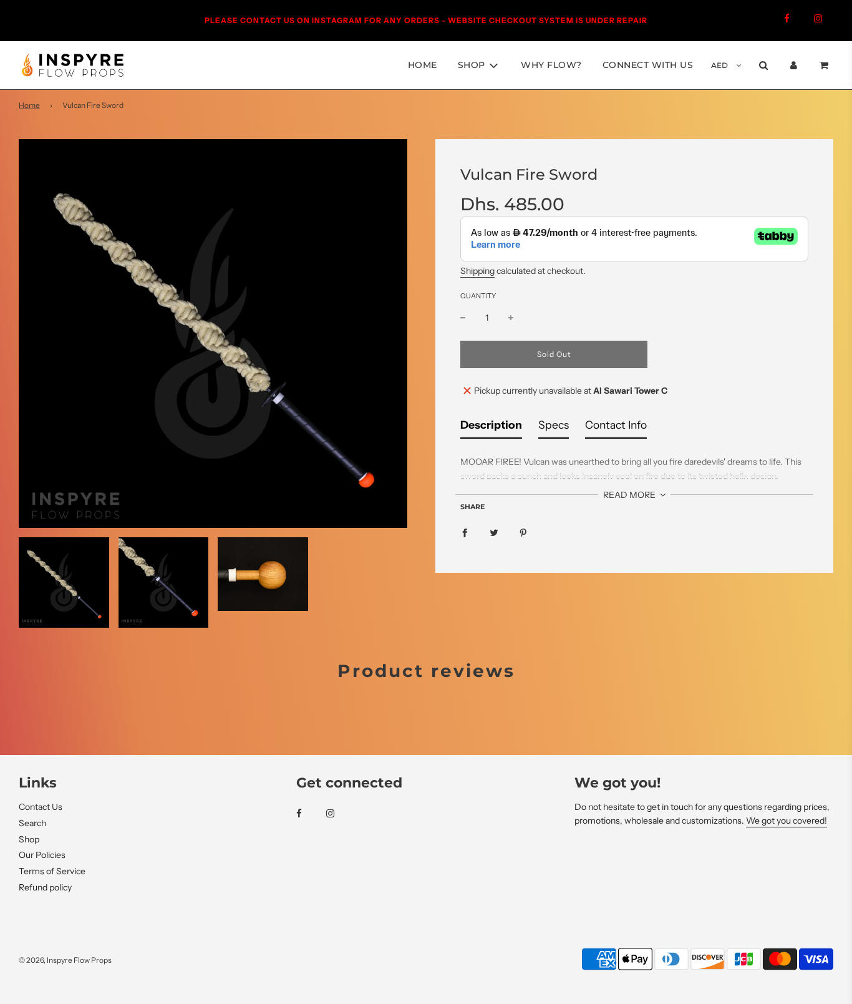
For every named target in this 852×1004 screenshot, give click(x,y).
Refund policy (45, 887)
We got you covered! (786, 820)
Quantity (478, 296)
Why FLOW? (551, 65)
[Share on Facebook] (464, 531)
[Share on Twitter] (494, 531)
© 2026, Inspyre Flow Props (65, 960)
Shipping (477, 271)
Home (422, 65)
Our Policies (42, 854)
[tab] (491, 428)
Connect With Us (648, 65)
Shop (29, 839)
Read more (630, 495)
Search (32, 823)
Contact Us (40, 806)
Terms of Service (52, 871)
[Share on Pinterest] (523, 531)
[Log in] (793, 65)
